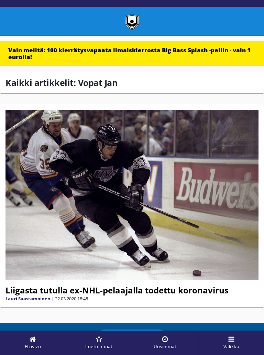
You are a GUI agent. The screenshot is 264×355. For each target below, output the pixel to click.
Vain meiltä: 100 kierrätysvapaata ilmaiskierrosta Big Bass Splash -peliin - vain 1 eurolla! (129, 53)
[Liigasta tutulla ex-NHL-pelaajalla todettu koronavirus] (132, 195)
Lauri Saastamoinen (28, 298)
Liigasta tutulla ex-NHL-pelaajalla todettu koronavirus (117, 290)
